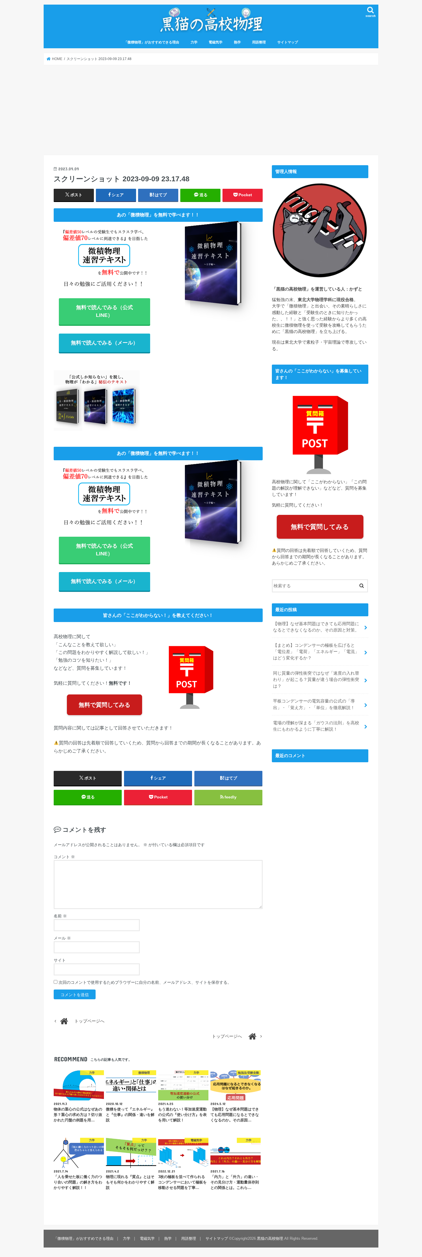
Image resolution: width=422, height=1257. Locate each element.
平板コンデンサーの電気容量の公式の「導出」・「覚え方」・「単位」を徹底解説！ (314, 704)
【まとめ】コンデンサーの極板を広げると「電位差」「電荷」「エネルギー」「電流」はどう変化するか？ (316, 651)
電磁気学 (215, 42)
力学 (194, 42)
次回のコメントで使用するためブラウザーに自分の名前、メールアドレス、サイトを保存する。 (145, 982)
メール (62, 938)
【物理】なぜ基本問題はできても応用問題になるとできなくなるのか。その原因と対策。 (316, 626)
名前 (60, 916)
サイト (60, 960)
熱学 (237, 42)
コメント (64, 856)
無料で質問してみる (104, 705)
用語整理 (259, 42)
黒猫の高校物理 (270, 1238)
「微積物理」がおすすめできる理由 (151, 42)
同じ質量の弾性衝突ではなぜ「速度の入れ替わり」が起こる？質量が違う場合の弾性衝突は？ (316, 679)
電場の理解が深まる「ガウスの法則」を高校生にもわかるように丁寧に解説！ (316, 726)
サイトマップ (287, 42)
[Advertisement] (211, 110)
